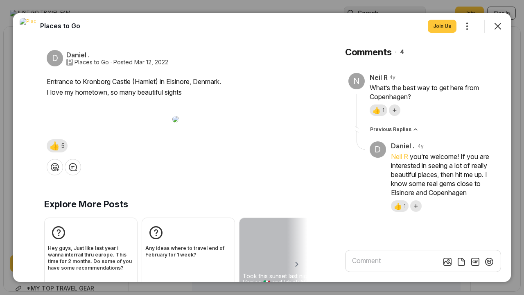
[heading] (60, 25)
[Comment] (73, 167)
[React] (55, 167)
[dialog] (262, 147)
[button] (57, 145)
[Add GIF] (475, 261)
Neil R (399, 156)
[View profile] (28, 26)
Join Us (442, 26)
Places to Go (92, 62)
